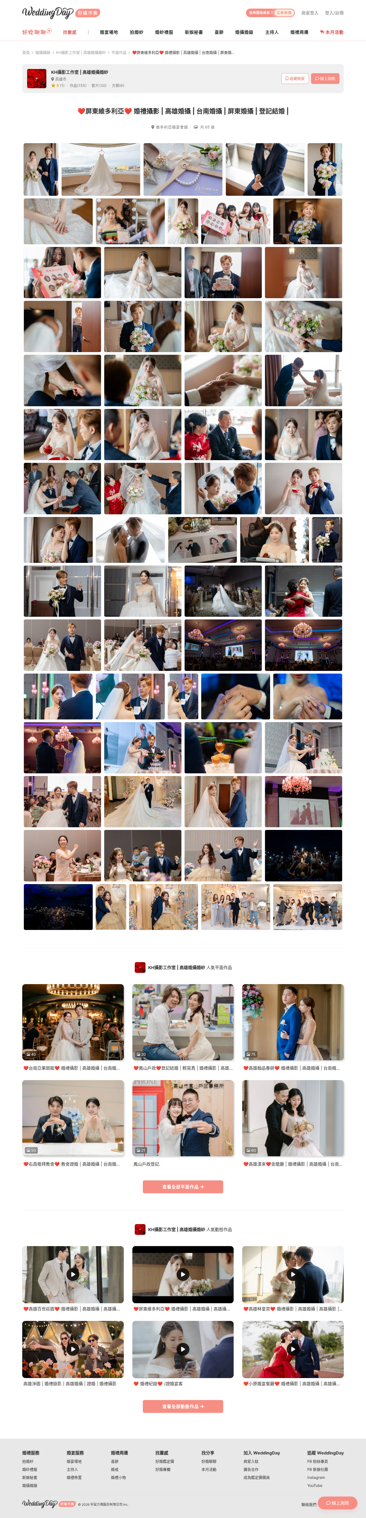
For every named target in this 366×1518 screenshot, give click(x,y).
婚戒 (114, 1469)
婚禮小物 (118, 1477)
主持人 (72, 1469)
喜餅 (114, 1461)
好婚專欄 (162, 1469)
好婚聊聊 (208, 1461)
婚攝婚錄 (29, 1485)
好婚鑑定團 (164, 1461)
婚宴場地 (74, 1461)
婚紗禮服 (29, 1469)
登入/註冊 (334, 13)
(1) (62, 85)
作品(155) (78, 85)
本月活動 (335, 32)
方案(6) (118, 85)
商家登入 (310, 13)
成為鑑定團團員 (257, 1477)
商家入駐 (251, 1461)
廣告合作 (251, 1469)
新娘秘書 (29, 1477)
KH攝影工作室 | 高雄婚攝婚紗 (81, 52)
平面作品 (118, 52)
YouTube (314, 1485)
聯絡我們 (308, 1504)
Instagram (316, 1477)
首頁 (26, 52)
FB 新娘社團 (317, 1469)
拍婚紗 (27, 1461)
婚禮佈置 (74, 1477)
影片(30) (99, 85)
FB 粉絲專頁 (317, 1461)
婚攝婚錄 (42, 52)
